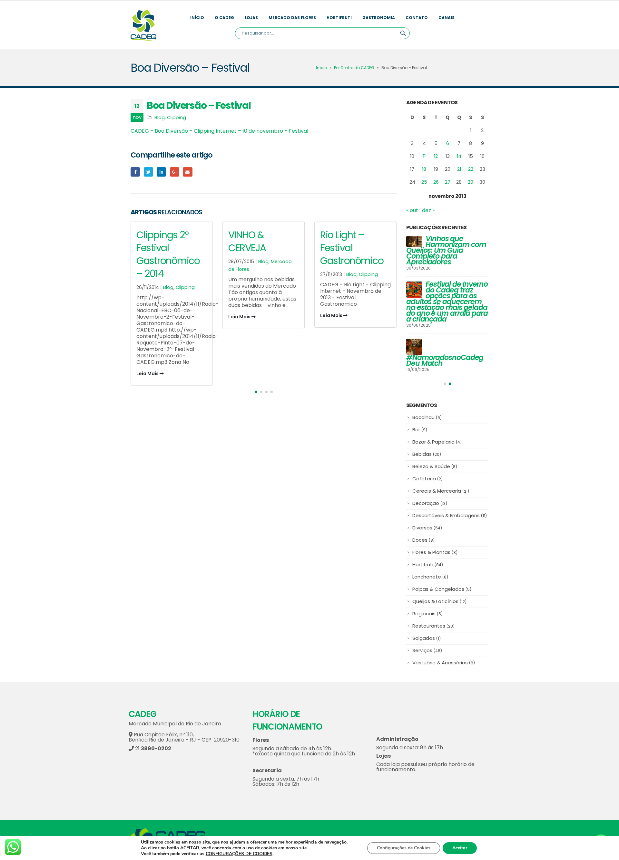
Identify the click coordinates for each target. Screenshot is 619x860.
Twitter (148, 172)
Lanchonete (430, 576)
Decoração (429, 503)
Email (187, 172)
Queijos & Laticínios (439, 601)
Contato (417, 17)
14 (459, 156)
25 (424, 182)
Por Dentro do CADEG (354, 67)
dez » (428, 210)
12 (436, 156)
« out (412, 210)
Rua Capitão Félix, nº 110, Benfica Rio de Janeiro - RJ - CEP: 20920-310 (184, 737)
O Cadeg (224, 17)
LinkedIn (161, 172)
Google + (174, 172)
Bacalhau (427, 417)
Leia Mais (148, 373)
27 (447, 182)
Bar (419, 429)
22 (470, 169)
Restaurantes (433, 625)
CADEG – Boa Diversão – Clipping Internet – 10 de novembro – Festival (219, 131)
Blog (159, 117)
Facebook (135, 172)
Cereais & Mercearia (440, 490)
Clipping (176, 117)
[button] (256, 392)
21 (459, 169)
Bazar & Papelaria (437, 441)
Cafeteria (427, 478)
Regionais (427, 613)
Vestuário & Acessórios (443, 662)
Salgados (426, 638)
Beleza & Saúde (434, 466)
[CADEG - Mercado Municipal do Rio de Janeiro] (143, 25)
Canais (446, 17)
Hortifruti (339, 17)
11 (424, 156)
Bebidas (426, 454)
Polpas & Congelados (441, 589)
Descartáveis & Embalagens (449, 515)
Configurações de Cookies (403, 848)
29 (470, 182)
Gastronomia (378, 17)
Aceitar (459, 848)
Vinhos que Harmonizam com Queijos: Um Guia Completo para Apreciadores (446, 250)
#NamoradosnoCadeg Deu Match (444, 360)
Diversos (427, 527)
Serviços (427, 650)
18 (424, 169)
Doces (423, 540)
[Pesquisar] (403, 33)
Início (197, 17)
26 (436, 182)
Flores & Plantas (434, 552)
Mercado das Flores (292, 17)
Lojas (251, 17)
